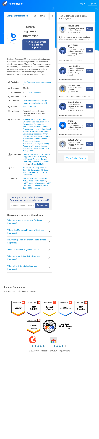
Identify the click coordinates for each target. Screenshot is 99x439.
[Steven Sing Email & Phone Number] (62, 29)
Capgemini (27, 157)
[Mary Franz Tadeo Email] (62, 50)
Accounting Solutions (31, 146)
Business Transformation (41, 131)
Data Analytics (40, 148)
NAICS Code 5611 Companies (34, 181)
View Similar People (76, 158)
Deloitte (26, 154)
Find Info (43, 205)
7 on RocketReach (32, 92)
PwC (36, 154)
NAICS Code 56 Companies (34, 183)
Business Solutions (30, 119)
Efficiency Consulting (42, 136)
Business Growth (41, 127)
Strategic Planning (41, 143)
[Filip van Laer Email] (62, 88)
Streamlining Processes (32, 134)
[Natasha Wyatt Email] (62, 106)
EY (40, 154)
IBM (31, 154)
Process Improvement (31, 129)
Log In (82, 4)
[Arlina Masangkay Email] (62, 125)
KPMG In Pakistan (39, 157)
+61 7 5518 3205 (29, 107)
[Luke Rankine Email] (62, 70)
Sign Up (93, 4)
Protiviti (46, 162)
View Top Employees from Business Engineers (35, 45)
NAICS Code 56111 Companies (35, 178)
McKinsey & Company (31, 159)
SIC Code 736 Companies (33, 168)
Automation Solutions (31, 139)
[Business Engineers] (13, 37)
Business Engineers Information (30, 31)
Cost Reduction (38, 122)
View (89, 29)
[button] (52, 16)
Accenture (46, 154)
